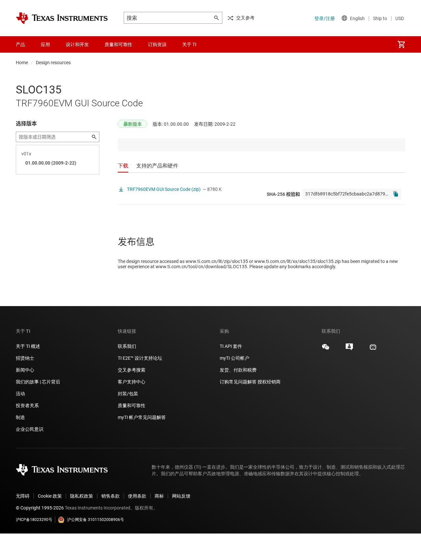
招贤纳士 (25, 358)
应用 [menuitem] (45, 44)
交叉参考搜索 (131, 370)
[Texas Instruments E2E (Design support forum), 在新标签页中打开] (349, 349)
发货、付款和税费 (238, 370)
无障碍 (23, 496)
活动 (20, 393)
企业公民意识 (29, 429)
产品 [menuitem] (20, 44)
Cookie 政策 (50, 496)
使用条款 (137, 496)
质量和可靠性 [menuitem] (118, 44)
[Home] (62, 18)
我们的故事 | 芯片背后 (38, 381)
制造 (20, 417)
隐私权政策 (81, 496)
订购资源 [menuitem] (157, 44)
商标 (159, 496)
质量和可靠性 (132, 405)
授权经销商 (269, 381)
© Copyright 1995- (40, 507)
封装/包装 (128, 393)
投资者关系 (27, 405)
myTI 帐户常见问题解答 (142, 417)
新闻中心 (25, 370)
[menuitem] (401, 44)
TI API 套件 (231, 346)
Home (22, 62)
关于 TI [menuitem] (189, 44)
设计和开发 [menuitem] (77, 44)
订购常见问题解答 (238, 381)
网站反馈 (181, 496)
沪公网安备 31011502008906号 (95, 519)
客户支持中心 (131, 381)
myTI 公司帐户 (234, 358)
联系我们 (127, 346)
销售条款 (110, 496)
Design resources (53, 62)
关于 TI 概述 (28, 346)
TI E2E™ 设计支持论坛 (140, 358)
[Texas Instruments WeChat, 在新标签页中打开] (326, 349)
